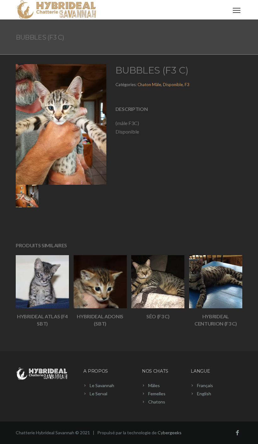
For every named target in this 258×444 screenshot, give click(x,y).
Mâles (154, 385)
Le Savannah (102, 385)
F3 (187, 84)
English (204, 393)
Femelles (156, 393)
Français (205, 385)
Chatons (156, 401)
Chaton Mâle (149, 84)
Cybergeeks (170, 432)
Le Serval (98, 393)
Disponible (173, 84)
